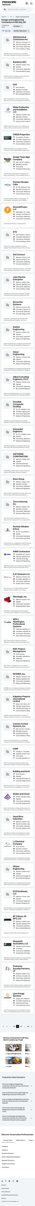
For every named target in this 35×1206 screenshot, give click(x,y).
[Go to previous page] (3, 1026)
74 (21, 1026)
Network (6, 5)
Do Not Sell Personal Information (9, 1195)
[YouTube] (17, 1181)
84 (28, 1026)
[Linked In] (2, 1181)
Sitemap (3, 1198)
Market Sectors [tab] (20, 1140)
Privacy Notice (5, 1188)
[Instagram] (13, 1181)
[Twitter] (9, 1181)
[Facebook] (5, 1181)
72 (14, 1026)
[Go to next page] (31, 1026)
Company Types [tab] (7, 1140)
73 (17, 1026)
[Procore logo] (9, 2)
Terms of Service (5, 1191)
